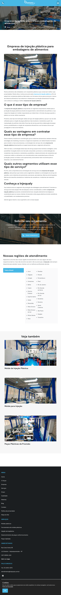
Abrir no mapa (5, 559)
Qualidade (4, 496)
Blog (2, 503)
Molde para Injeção (13, 407)
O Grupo (3, 480)
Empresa (3, 484)
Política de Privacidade (7, 586)
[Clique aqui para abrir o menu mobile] (58, 3)
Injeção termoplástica (7, 531)
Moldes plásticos (6, 523)
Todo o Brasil (8, 270)
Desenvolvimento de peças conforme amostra (14, 535)
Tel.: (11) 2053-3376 (6, 568)
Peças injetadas (5, 539)
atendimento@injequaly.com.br (10, 571)
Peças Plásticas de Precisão (17, 445)
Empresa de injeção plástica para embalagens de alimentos (30, 22)
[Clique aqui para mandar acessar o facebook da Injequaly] (2, 575)
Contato (3, 507)
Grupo (3, 492)
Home (3, 477)
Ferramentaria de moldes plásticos (11, 527)
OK (5, 590)
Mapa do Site (5, 515)
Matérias (3, 499)
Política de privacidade (8, 511)
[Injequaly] (29, 4)
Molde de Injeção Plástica (16, 370)
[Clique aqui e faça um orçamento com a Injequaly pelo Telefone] (2, 3)
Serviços (3, 488)
